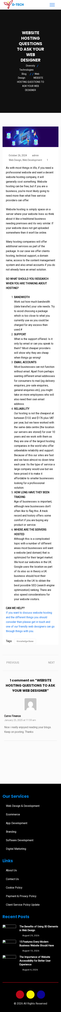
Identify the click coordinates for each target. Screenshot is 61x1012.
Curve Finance (12, 716)
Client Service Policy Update (23, 904)
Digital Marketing (16, 848)
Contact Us (12, 879)
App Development (16, 823)
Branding (11, 831)
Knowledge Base (25, 641)
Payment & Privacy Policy (21, 896)
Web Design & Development (22, 806)
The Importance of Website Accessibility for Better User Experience (35, 960)
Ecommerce (13, 814)
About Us (11, 870)
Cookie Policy (14, 887)
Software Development (19, 840)
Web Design (15, 160)
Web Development (32, 160)
